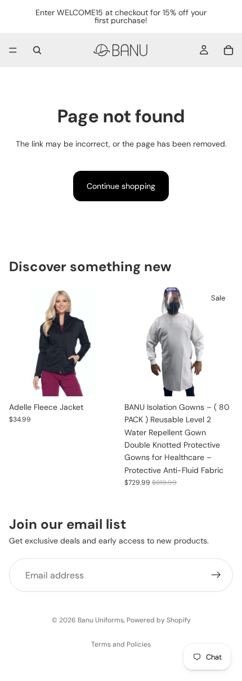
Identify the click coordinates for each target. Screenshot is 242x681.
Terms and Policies (121, 644)
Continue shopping (121, 186)
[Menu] (13, 50)
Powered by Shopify (159, 620)
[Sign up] (216, 575)
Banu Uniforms (101, 620)
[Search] (37, 50)
